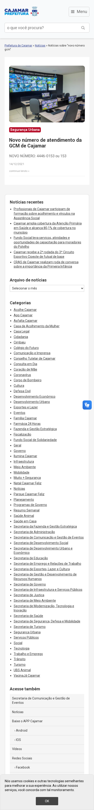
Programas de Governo (30, 505)
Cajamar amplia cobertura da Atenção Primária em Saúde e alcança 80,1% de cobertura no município (48, 228)
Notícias (40, 45)
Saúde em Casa (25, 521)
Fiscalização (22, 434)
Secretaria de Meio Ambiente (35, 600)
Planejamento (24, 499)
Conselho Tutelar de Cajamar (34, 358)
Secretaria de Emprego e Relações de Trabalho (47, 563)
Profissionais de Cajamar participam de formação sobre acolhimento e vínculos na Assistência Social (44, 213)
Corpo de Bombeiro (28, 380)
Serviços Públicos (26, 637)
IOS (18, 740)
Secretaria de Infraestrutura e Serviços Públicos (48, 589)
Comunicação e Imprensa (32, 353)
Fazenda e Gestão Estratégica (35, 429)
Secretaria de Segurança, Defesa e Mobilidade (47, 621)
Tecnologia (21, 648)
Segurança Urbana (27, 632)
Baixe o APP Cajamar (27, 721)
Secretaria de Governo (30, 584)
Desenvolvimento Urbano (32, 402)
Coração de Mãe (25, 369)
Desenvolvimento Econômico (34, 396)
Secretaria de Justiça (29, 595)
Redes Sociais (22, 758)
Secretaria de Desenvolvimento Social (41, 543)
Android (21, 730)
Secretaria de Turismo (30, 627)
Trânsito (20, 659)
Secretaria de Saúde (28, 616)
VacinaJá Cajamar (27, 675)
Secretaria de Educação (31, 558)
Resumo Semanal (26, 510)
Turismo (20, 664)
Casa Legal (21, 331)
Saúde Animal (24, 516)
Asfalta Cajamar (25, 320)
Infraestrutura (24, 461)
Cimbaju (20, 342)
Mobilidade (21, 472)
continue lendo (18, 171)
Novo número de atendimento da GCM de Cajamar (45, 143)
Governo (20, 451)
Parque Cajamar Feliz (29, 494)
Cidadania (21, 337)
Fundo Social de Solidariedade (35, 440)
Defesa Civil (22, 391)
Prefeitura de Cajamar (22, 11)
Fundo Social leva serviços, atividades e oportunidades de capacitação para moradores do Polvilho (47, 242)
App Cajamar (23, 315)
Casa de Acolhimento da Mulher (37, 326)
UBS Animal (22, 670)
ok (47, 801)
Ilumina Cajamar (25, 456)
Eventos (19, 413)
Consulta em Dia (25, 364)
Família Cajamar (25, 418)
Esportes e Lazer (26, 407)
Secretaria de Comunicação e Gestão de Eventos (49, 537)
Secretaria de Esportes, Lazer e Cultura (42, 569)
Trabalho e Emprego (28, 654)
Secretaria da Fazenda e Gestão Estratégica (45, 526)
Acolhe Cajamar (25, 310)
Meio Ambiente (25, 467)
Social (18, 643)
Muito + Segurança (27, 478)
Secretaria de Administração (34, 532)
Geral (17, 445)
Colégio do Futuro (26, 348)
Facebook (23, 767)
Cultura (19, 385)
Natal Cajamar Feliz (28, 483)
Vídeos (17, 749)
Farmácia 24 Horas (27, 424)
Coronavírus (22, 375)
